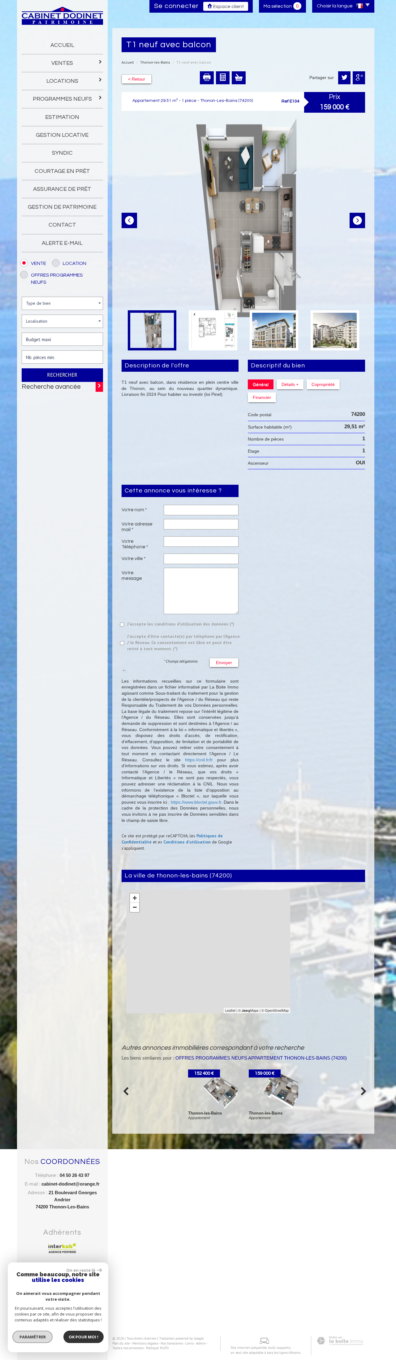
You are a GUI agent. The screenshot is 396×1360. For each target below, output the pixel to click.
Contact (62, 225)
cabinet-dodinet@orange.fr (70, 1183)
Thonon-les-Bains (155, 62)
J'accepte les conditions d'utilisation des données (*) (180, 624)
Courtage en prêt (62, 171)
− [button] (135, 907)
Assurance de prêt (62, 189)
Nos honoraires (172, 1343)
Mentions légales (145, 1343)
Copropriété (323, 384)
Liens (189, 1343)
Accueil (62, 45)
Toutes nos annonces (128, 1348)
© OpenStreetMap (275, 1010)
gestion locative (62, 135)
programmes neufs (62, 99)
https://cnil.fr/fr (199, 759)
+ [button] (135, 898)
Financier (262, 397)
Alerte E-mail (62, 243)
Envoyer (224, 662)
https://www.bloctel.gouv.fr (196, 802)
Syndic (62, 153)
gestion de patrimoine (62, 207)
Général (261, 384)
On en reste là (80, 1270)
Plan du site (121, 1343)
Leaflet (230, 1010)
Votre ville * (134, 558)
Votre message (132, 575)
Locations (62, 81)
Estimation (62, 117)
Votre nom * (134, 509)
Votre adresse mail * (137, 526)
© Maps (248, 1010)
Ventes (62, 63)
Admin (201, 1343)
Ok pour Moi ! (83, 1337)
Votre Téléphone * (135, 544)
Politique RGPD (157, 1348)
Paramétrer (32, 1337)
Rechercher (62, 374)
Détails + (290, 384)
